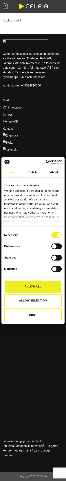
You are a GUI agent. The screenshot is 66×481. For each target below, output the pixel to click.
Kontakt (8, 128)
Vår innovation (12, 107)
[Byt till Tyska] (8, 142)
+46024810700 (31, 85)
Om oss (8, 114)
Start (6, 100)
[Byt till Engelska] (10, 135)
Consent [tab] (11, 172)
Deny (33, 314)
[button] (5, 6)
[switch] (56, 246)
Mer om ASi (10, 121)
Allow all (33, 286)
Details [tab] (33, 172)
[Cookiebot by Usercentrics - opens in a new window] (46, 162)
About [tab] (54, 172)
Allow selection (33, 300)
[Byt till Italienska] (10, 149)
